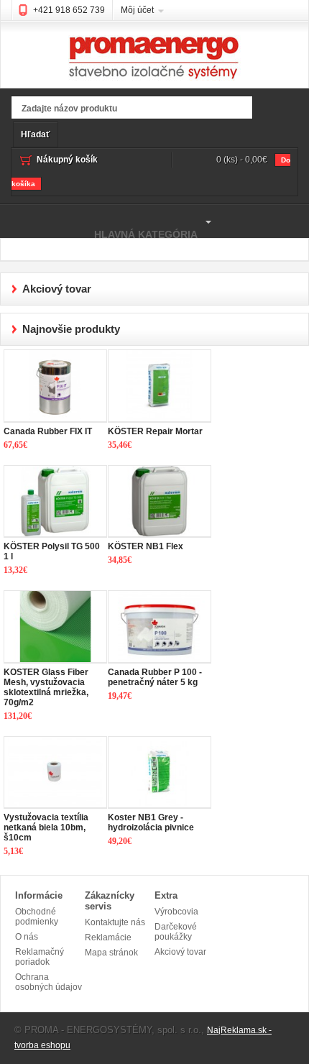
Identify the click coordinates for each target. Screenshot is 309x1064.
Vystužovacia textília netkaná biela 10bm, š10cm (46, 827)
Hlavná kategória (99, 227)
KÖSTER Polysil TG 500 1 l (52, 551)
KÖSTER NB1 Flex (145, 546)
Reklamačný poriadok (39, 957)
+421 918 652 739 (69, 10)
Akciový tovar (180, 952)
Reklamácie (108, 937)
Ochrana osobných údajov (48, 982)
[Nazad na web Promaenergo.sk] (154, 48)
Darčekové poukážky (175, 932)
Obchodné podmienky (36, 917)
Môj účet (137, 10)
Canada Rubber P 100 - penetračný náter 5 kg (155, 677)
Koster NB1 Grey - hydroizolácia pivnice (151, 822)
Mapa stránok (111, 953)
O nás (26, 937)
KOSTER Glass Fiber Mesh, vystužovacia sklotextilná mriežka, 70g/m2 (46, 687)
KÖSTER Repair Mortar (155, 431)
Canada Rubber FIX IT (48, 431)
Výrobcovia (176, 912)
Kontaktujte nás (115, 922)
